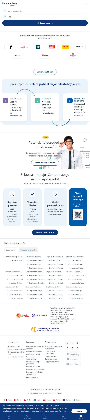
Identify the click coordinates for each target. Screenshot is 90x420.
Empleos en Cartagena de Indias (77, 275)
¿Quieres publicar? (45, 72)
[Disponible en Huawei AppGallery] (73, 364)
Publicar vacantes (51, 356)
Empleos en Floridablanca (36, 283)
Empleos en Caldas (53, 287)
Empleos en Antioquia (33, 257)
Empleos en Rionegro (36, 268)
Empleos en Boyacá (73, 287)
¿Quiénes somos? (14, 346)
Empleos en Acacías (15, 298)
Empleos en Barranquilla (16, 275)
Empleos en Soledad (16, 279)
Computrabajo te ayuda (45, 162)
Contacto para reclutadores (50, 352)
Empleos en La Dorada (56, 294)
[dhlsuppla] (66, 47)
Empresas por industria (34, 372)
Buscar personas (51, 359)
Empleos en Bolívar (73, 272)
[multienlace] (17, 55)
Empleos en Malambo (16, 283)
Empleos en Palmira (56, 264)
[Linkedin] (72, 347)
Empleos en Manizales (56, 291)
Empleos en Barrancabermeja (36, 279)
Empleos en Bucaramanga (36, 275)
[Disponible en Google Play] (73, 354)
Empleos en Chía (75, 260)
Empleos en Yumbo (56, 268)
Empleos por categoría (34, 351)
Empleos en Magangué (77, 279)
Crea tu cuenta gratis (45, 232)
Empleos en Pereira (56, 275)
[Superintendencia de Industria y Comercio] (45, 329)
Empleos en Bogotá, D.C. (14, 257)
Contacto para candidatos (17, 349)
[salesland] (79, 47)
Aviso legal (11, 357)
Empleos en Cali (54, 260)
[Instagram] (72, 343)
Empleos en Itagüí (35, 264)
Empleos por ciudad (33, 354)
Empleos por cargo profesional (33, 363)
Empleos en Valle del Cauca (55, 257)
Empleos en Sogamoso (77, 294)
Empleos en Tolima (32, 287)
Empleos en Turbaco (77, 283)
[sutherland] (24, 47)
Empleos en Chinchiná (56, 298)
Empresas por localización (35, 369)
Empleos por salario (33, 366)
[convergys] (38, 47)
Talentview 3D (31, 375)
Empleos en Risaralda (53, 272)
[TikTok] (77, 343)
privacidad (20, 357)
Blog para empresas (52, 362)
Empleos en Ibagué (35, 291)
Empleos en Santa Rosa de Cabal (57, 283)
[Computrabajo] (9, 4)
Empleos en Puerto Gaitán (16, 294)
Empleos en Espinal (35, 294)
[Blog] (77, 347)
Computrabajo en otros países (16, 353)
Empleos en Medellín (36, 260)
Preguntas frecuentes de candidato (35, 347)
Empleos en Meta (11, 287)
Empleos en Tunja (76, 291)
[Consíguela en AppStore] (73, 359)
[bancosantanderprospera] (45, 55)
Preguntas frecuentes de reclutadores (53, 347)
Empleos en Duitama (77, 298)
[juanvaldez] (72, 55)
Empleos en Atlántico (13, 272)
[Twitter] (67, 343)
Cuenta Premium (32, 377)
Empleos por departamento (31, 358)
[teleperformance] (10, 47)
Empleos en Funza (76, 264)
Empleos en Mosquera (77, 268)
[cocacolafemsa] (52, 47)
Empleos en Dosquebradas (57, 279)
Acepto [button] (79, 411)
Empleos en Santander (34, 272)
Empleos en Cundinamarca (75, 257)
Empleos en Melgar (35, 298)
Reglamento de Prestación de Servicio (59, 322)
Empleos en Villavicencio (16, 291)
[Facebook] (67, 347)
